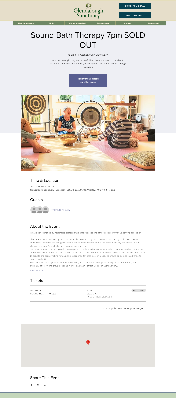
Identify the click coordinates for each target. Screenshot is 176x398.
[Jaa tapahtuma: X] (38, 385)
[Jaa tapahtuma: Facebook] (31, 385)
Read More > (36, 270)
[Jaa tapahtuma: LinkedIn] (45, 385)
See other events (88, 82)
